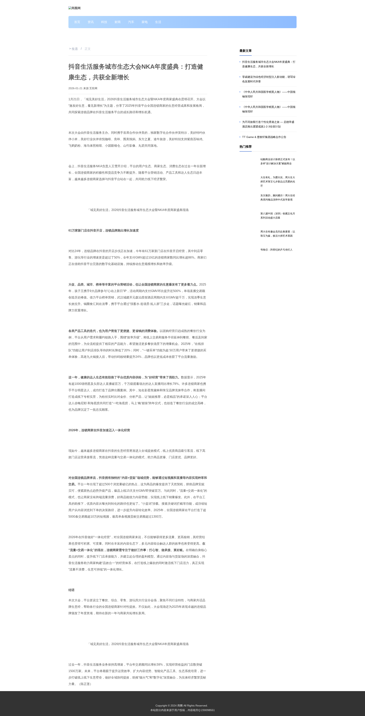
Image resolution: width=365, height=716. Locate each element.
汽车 (131, 22)
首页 (77, 22)
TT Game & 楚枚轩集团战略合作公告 (264, 136)
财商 (118, 22)
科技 (104, 22)
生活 (158, 22)
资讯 (91, 22)
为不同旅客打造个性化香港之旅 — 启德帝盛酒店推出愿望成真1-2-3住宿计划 (268, 124)
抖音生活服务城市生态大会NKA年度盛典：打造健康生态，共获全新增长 (268, 64)
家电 (145, 22)
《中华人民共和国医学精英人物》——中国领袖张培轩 (268, 94)
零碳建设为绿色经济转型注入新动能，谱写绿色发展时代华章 (268, 79)
